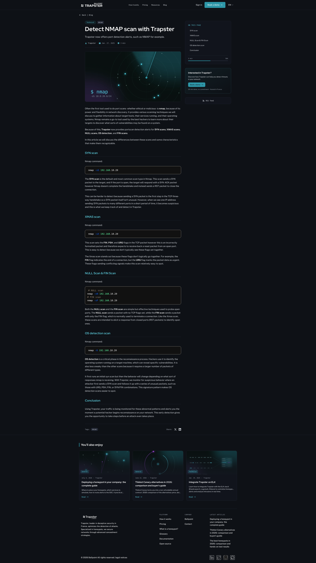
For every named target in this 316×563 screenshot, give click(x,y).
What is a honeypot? (168, 529)
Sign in (199, 5)
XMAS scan (194, 35)
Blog (165, 5)
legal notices (121, 557)
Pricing (145, 5)
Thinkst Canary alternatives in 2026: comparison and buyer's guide (222, 533)
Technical (90, 22)
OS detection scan (197, 45)
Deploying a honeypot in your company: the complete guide (221, 522)
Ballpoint (189, 519)
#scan (94, 429)
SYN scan (194, 31)
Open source (165, 544)
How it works (134, 5)
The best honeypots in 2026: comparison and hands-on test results (220, 544)
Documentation (166, 539)
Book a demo (213, 5)
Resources (155, 5)
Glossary (163, 534)
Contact (188, 524)
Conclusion (194, 50)
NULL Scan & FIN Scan (199, 40)
